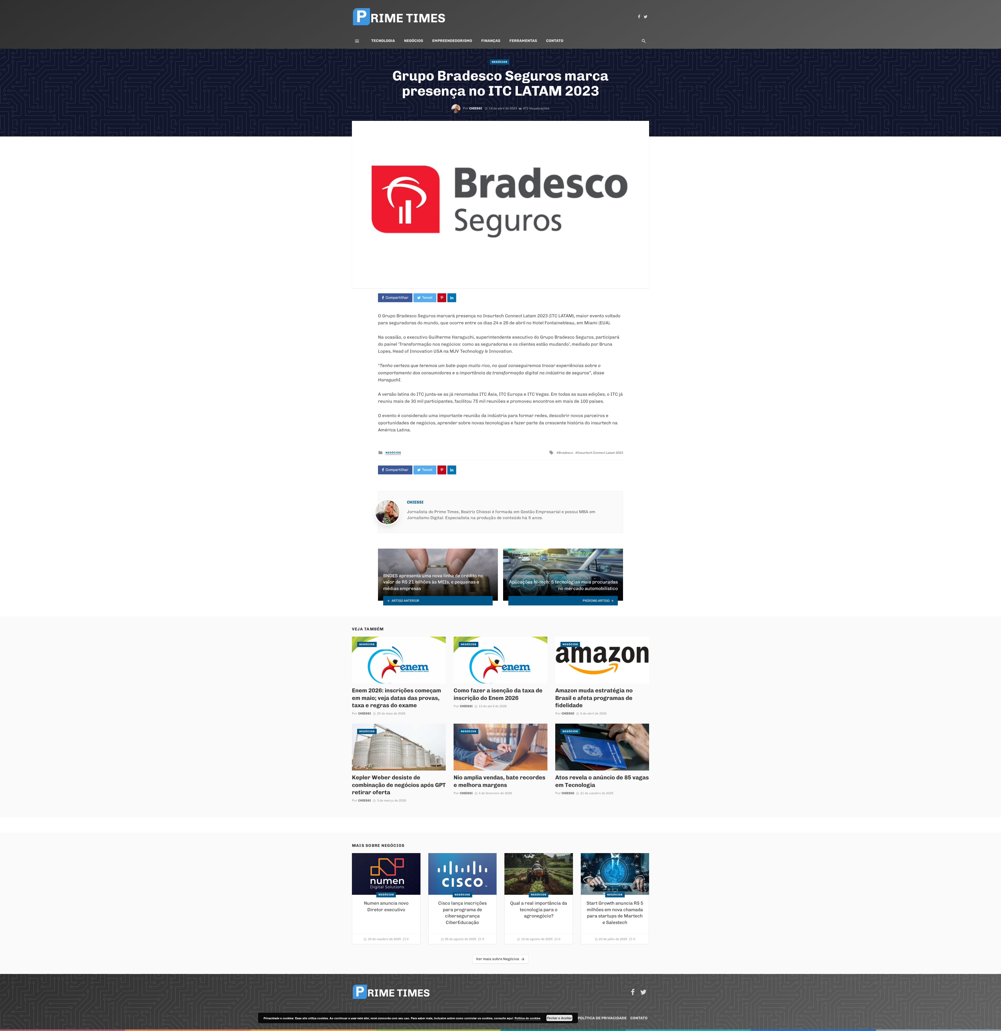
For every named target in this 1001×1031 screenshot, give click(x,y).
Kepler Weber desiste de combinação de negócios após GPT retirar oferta (399, 785)
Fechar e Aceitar (559, 1018)
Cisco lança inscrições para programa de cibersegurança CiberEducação (462, 912)
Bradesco (566, 453)
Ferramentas (523, 41)
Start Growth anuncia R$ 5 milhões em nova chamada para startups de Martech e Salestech (615, 912)
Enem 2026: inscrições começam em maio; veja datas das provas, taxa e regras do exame (396, 698)
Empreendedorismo (452, 41)
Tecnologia (383, 41)
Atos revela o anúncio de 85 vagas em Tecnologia (602, 781)
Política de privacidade (602, 1018)
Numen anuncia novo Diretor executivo (386, 906)
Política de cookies (527, 1018)
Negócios (413, 41)
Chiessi (475, 108)
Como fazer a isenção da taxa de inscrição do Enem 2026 (498, 694)
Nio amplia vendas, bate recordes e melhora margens (499, 781)
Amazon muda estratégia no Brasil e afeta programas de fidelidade (594, 698)
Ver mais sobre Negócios (497, 959)
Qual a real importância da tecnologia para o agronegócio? (538, 909)
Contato (554, 41)
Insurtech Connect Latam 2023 (600, 453)
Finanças (490, 41)
